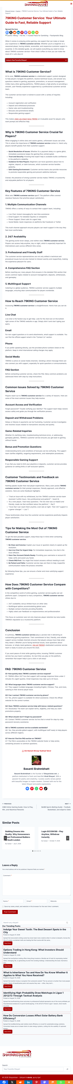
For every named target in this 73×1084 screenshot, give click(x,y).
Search (5, 1065)
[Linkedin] (18, 32)
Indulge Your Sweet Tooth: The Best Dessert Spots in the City (34, 931)
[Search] (67, 922)
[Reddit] (14, 32)
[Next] (67, 838)
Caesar (9, 843)
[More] (36, 32)
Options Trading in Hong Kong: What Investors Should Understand (33, 951)
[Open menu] (71, 3)
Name (6, 901)
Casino (18, 11)
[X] (11, 32)
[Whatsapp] (33, 32)
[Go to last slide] (5, 838)
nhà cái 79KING (38, 645)
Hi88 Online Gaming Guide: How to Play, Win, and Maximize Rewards (17, 807)
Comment (7, 875)
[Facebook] (7, 32)
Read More (8, 943)
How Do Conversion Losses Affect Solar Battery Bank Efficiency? (33, 1017)
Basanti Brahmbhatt (36, 768)
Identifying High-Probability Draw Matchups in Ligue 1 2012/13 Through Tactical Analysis (33, 994)
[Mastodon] (25, 32)
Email (29, 901)
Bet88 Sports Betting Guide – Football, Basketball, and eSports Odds (56, 807)
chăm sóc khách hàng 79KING (26, 119)
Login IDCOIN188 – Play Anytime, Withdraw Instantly (52, 834)
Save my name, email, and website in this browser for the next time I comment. (31, 906)
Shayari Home (9, 11)
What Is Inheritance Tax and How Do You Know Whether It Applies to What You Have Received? (35, 974)
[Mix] (29, 32)
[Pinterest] (22, 32)
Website (53, 901)
